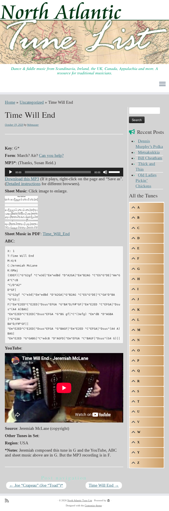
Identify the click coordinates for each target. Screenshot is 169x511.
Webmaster (33, 124)
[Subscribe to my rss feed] (8, 500)
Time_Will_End (56, 233)
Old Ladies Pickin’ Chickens (146, 180)
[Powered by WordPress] (108, 499)
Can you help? (51, 155)
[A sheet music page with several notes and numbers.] (21, 212)
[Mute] (105, 172)
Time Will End (104, 485)
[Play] (10, 172)
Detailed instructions (23, 183)
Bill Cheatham (150, 158)
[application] (64, 172)
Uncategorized (32, 102)
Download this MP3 (22, 179)
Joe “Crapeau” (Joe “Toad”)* (36, 485)
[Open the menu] (162, 84)
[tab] (146, 207)
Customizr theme (93, 505)
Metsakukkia (149, 152)
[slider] (115, 172)
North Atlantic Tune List (79, 500)
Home (10, 102)
